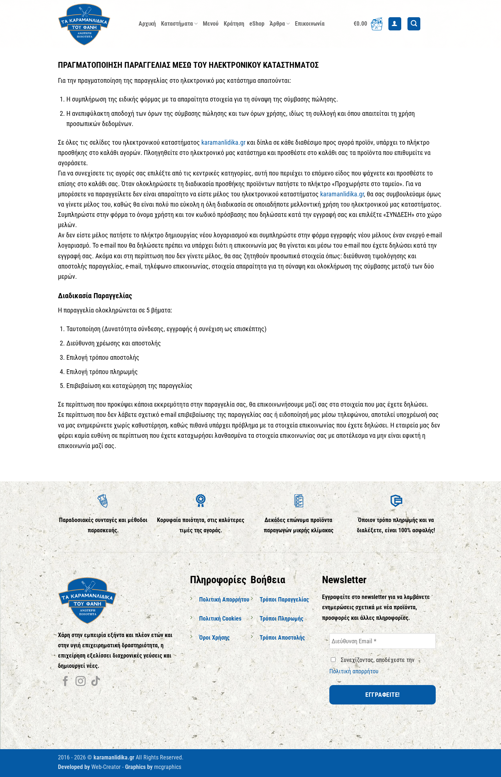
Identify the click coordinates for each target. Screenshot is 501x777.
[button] (368, 24)
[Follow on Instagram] (80, 682)
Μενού (211, 23)
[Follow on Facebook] (65, 682)
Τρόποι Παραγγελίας (284, 599)
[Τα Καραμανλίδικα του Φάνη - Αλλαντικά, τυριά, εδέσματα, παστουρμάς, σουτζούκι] (93, 24)
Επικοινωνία (310, 23)
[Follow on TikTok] (95, 682)
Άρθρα (277, 23)
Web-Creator (106, 766)
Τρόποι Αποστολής (282, 637)
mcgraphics (167, 766)
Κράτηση (234, 23)
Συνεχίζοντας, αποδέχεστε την (371, 665)
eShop (256, 23)
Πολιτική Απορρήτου (224, 599)
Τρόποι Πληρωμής (281, 618)
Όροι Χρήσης (214, 637)
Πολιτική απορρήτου (354, 671)
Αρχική (147, 23)
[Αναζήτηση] (413, 23)
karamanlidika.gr (223, 142)
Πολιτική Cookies (220, 618)
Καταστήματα (177, 23)
